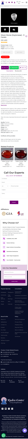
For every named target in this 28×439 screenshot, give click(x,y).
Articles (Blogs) (5, 332)
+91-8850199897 (21, 381)
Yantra (2, 301)
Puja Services (3, 298)
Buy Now (19, 52)
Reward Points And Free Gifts (21, 333)
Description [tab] (9, 71)
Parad (2, 304)
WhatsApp (15, 67)
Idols (9, 301)
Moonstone (6, 6)
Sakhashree (4, 322)
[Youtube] (5, 409)
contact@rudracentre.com (8, 352)
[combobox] (5, 186)
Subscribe (14, 281)
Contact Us (3, 324)
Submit (14, 202)
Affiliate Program (5, 340)
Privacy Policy (18, 322)
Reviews (3, 338)
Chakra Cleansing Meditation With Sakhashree (19, 312)
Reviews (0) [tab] (18, 71)
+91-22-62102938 (3, 381)
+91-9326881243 (21, 362)
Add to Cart (6, 52)
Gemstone (3, 295)
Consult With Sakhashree (18, 292)
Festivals (10, 304)
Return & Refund (19, 330)
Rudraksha (3, 292)
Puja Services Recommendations (19, 301)
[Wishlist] (9, 2)
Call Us (6, 67)
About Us (3, 319)
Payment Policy (19, 327)
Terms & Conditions (20, 319)
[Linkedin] (12, 409)
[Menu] (26, 2)
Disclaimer (17, 336)
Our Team (3, 330)
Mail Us (24, 67)
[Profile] (14, 2)
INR (22, 2)
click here (19, 431)
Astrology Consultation (21, 304)
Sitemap (3, 343)
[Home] (2, 2)
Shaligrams (11, 292)
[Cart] (12, 2)
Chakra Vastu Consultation (18, 308)
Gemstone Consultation (21, 298)
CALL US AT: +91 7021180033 (14, 175)
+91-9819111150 (14, 354)
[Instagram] (8, 409)
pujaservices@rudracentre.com (9, 362)
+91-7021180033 (5, 354)
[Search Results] (6, 2)
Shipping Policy (19, 324)
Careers (3, 327)
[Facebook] (2, 409)
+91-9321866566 (12, 381)
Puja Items (9, 295)
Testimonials (4, 335)
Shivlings (10, 298)
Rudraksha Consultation (21, 295)
